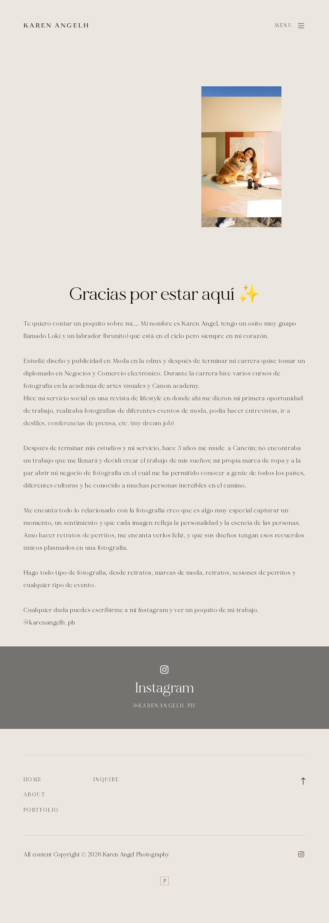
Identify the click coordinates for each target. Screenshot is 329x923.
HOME (33, 780)
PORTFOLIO (41, 810)
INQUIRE (106, 780)
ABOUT (34, 795)
